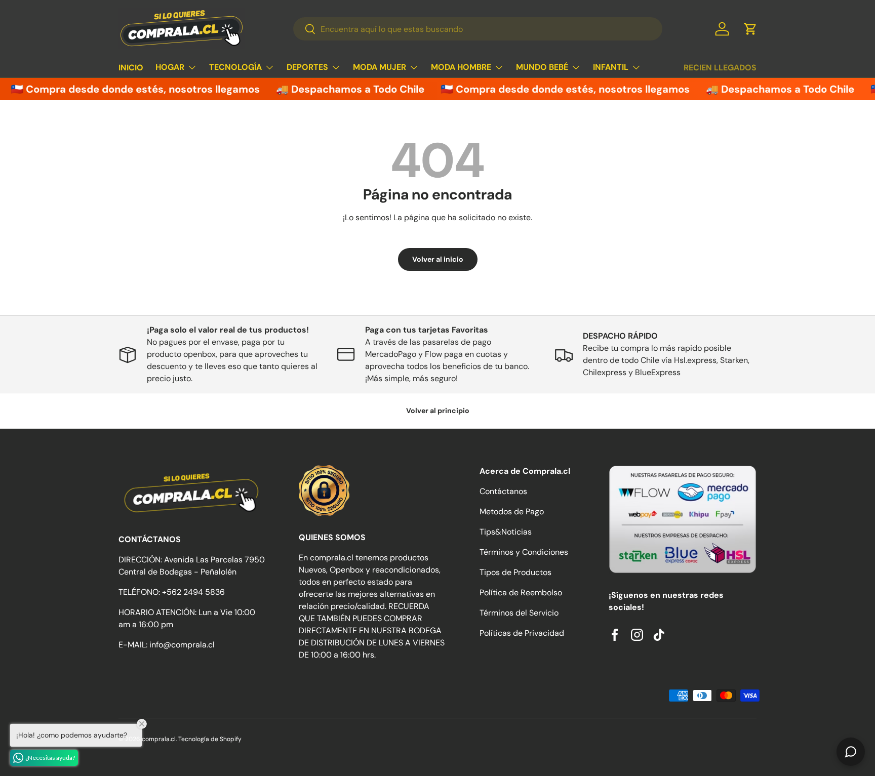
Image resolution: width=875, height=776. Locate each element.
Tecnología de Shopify (210, 739)
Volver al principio (437, 410)
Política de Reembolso (521, 592)
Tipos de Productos (515, 572)
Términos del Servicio (519, 612)
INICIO (130, 67)
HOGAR (169, 67)
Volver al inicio (437, 259)
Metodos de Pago (512, 511)
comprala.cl (159, 739)
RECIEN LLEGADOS (720, 67)
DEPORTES (307, 67)
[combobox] (477, 28)
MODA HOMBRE (461, 67)
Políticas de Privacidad (522, 633)
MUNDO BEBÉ (542, 67)
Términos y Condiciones (524, 552)
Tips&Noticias (506, 531)
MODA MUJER (379, 67)
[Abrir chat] (851, 752)
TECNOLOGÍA (235, 67)
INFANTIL (610, 67)
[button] (750, 29)
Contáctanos (503, 491)
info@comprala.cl (182, 644)
